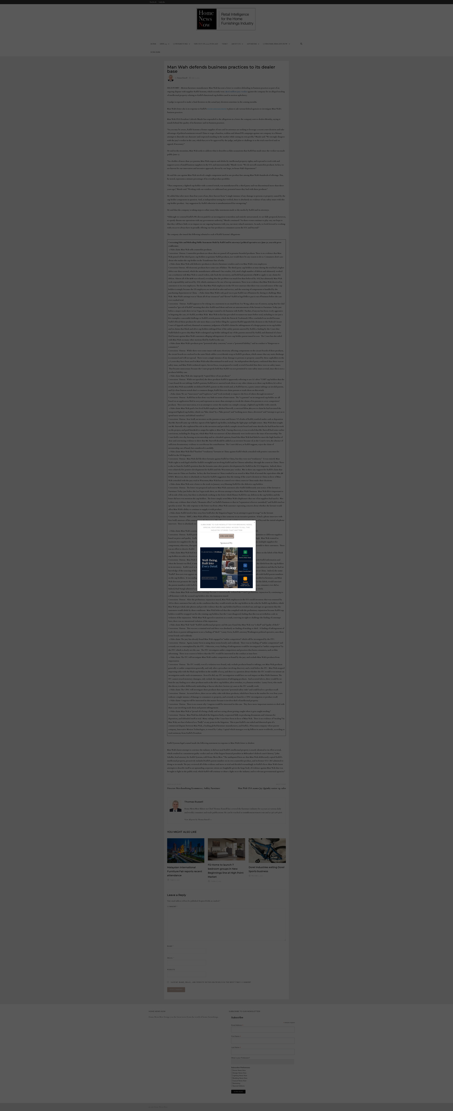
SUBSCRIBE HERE (226, 536)
